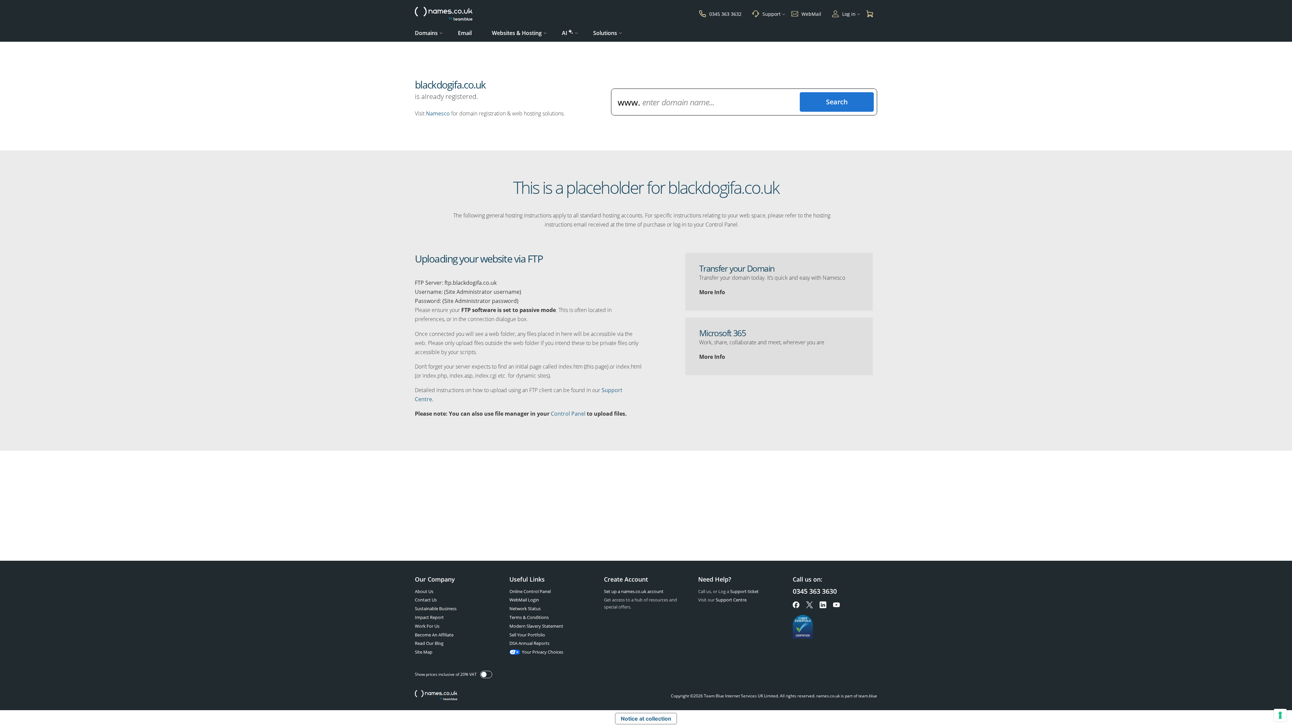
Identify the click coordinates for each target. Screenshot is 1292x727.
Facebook (796, 604)
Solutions (605, 33)
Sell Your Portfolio (527, 635)
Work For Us (427, 626)
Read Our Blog (429, 643)
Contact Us (426, 600)
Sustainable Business (436, 608)
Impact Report (429, 617)
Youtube (836, 604)
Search (837, 101)
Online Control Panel (530, 591)
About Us (424, 591)
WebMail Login (524, 600)
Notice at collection (646, 718)
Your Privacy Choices (542, 652)
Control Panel (568, 413)
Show (486, 674)
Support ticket (744, 591)
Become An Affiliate (434, 635)
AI (564, 33)
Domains (426, 33)
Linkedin (823, 604)
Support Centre (731, 600)
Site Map (423, 652)
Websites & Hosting (517, 33)
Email (465, 33)
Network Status (525, 608)
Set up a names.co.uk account (633, 591)
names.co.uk (436, 696)
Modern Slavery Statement (536, 626)
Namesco (438, 113)
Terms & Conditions (529, 617)
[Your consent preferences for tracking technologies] (1280, 715)
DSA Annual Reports (529, 643)
